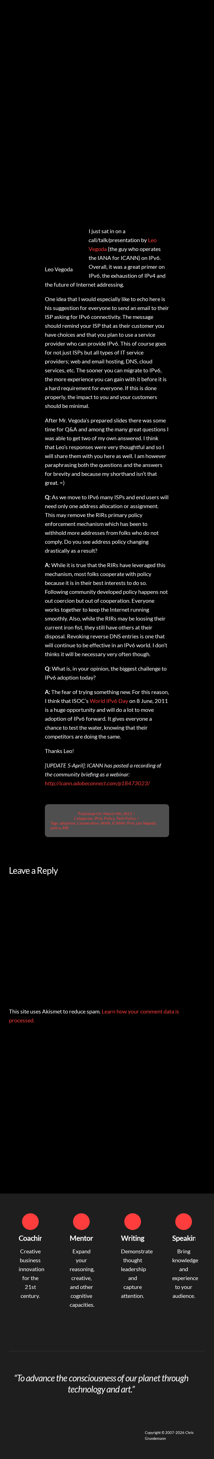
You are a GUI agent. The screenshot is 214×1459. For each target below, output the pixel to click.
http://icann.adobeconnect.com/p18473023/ (97, 783)
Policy (109, 818)
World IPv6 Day (109, 700)
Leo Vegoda (146, 823)
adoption (67, 823)
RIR (65, 827)
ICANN (118, 823)
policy (55, 827)
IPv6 (98, 818)
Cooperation (88, 823)
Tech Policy (126, 818)
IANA (105, 823)
